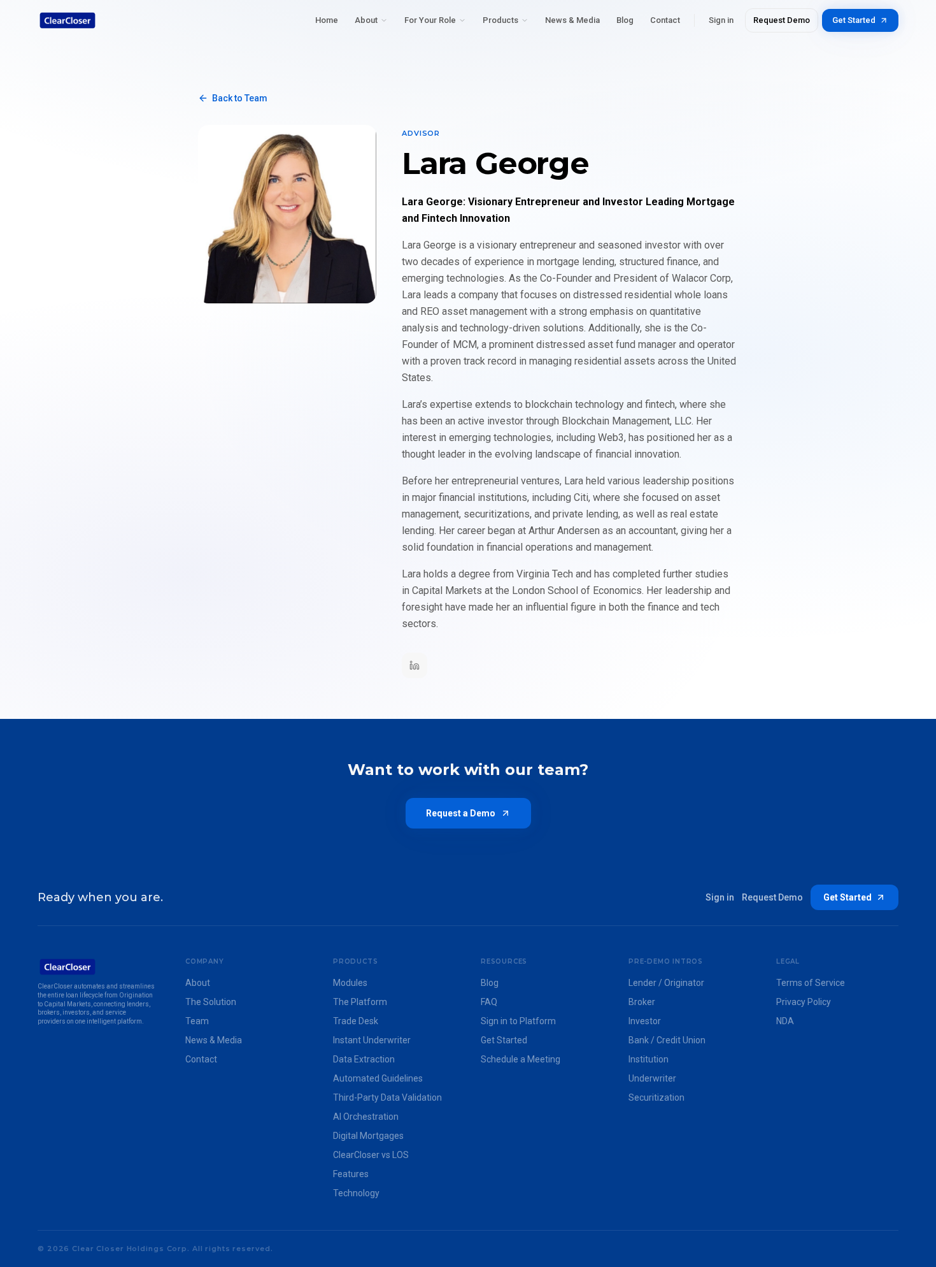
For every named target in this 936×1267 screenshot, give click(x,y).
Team (197, 1021)
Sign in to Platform (518, 1021)
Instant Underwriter (372, 1040)
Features (351, 1174)
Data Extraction (364, 1059)
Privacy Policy (803, 1002)
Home (326, 20)
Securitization (656, 1097)
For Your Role (430, 20)
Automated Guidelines (378, 1078)
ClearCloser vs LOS (371, 1155)
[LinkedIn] (414, 665)
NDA (785, 1021)
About (366, 20)
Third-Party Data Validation (387, 1097)
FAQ (489, 1002)
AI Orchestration (366, 1116)
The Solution (210, 1002)
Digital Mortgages (368, 1136)
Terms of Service (810, 983)
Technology (356, 1193)
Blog (625, 20)
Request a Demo (460, 813)
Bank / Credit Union (667, 1040)
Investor (644, 1021)
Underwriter (652, 1078)
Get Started (854, 20)
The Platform (360, 1002)
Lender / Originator (666, 983)
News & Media (572, 20)
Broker (641, 1002)
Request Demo (781, 20)
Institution (648, 1059)
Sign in (721, 20)
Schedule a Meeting (520, 1059)
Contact (665, 20)
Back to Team (239, 98)
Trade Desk (355, 1021)
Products (500, 20)
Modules (350, 983)
